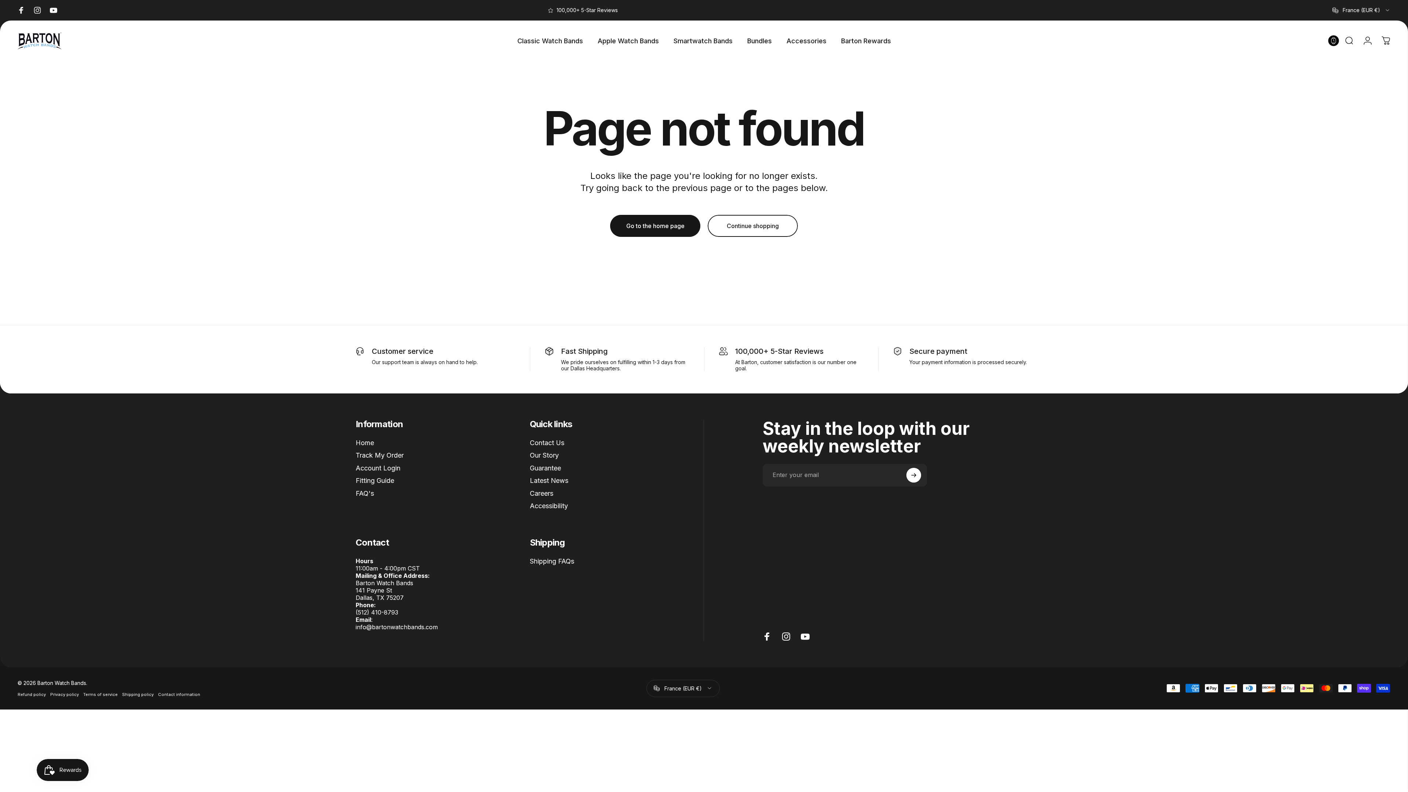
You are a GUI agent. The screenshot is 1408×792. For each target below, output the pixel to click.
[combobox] (1361, 10)
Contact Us (547, 443)
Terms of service (100, 694)
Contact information (179, 694)
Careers (541, 493)
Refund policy (32, 694)
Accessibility (549, 506)
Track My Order (380, 455)
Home (365, 443)
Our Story (544, 455)
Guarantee (545, 468)
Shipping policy (138, 694)
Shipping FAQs (552, 561)
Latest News (549, 480)
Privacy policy (64, 694)
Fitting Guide (375, 480)
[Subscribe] (913, 475)
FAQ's (365, 493)
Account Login (378, 468)
